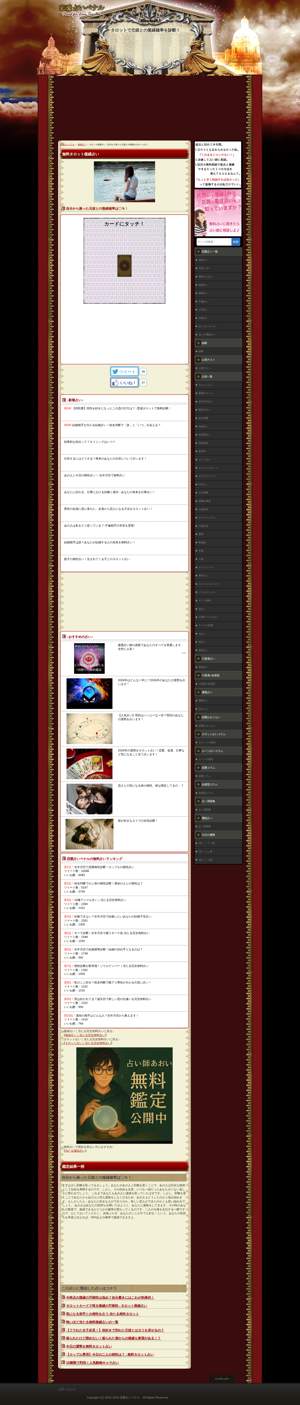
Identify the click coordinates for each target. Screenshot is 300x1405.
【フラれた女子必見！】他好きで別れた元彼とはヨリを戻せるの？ (115, 1330)
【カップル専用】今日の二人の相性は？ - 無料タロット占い (110, 1354)
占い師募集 (205, 826)
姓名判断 (203, 418)
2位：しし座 (205, 851)
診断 (201, 351)
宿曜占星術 (205, 501)
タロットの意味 (207, 742)
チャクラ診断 (206, 625)
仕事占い (203, 318)
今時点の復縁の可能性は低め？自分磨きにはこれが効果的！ (110, 1297)
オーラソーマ (206, 567)
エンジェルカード (208, 467)
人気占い (203, 309)
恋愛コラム (205, 776)
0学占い (203, 484)
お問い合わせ (66, 1389)
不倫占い (203, 301)
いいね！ (128, 383)
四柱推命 (203, 443)
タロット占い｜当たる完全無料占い (88, 1043)
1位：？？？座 (207, 843)
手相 (201, 550)
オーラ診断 (205, 600)
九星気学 (203, 509)
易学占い (203, 575)
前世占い (203, 650)
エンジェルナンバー (210, 584)
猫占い (202, 642)
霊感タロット (206, 393)
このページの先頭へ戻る (225, 1379)
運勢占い (203, 700)
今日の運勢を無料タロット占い (89, 1346)
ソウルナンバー (207, 592)
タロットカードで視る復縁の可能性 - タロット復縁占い (106, 1305)
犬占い (202, 633)
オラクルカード (207, 476)
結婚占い (203, 284)
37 (143, 382)
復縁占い (203, 293)
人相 (201, 559)
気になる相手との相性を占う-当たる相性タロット (102, 1314)
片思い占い (205, 268)
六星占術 (203, 526)
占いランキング (207, 326)
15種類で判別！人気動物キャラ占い (92, 1362)
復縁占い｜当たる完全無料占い (85, 1035)
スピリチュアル (207, 517)
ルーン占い (205, 459)
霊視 (201, 534)
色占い (202, 608)
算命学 (202, 451)
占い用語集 (205, 809)
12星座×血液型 (207, 683)
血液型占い (205, 434)
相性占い (203, 260)
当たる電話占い (75, 1150)
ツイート (127, 371)
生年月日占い (206, 401)
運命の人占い (206, 276)
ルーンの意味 (206, 759)
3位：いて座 (205, 859)
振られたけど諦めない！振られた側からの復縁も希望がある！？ (113, 1338)
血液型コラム (206, 792)
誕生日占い (205, 409)
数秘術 (202, 542)
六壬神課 (203, 492)
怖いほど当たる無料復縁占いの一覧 (92, 1322)
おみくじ (203, 709)
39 (143, 371)
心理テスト (205, 368)
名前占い (203, 426)
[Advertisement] (150, 109)
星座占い (203, 667)
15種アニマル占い (209, 617)
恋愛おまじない (207, 725)
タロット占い (206, 385)
